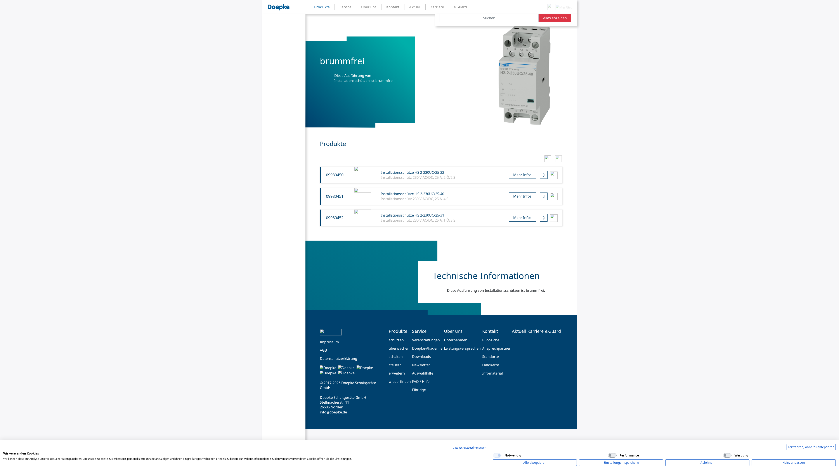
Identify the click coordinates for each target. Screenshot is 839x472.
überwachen (399, 348)
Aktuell (519, 331)
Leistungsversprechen (462, 348)
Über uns (453, 331)
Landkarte (490, 365)
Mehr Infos (522, 174)
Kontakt (490, 331)
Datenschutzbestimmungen (469, 447)
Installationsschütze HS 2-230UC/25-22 (412, 172)
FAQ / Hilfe (421, 381)
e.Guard (553, 331)
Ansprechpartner (496, 348)
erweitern (397, 373)
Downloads (421, 356)
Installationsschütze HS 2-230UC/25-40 (412, 193)
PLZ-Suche (490, 340)
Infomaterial (492, 373)
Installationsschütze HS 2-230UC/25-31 (412, 215)
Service (419, 331)
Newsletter (421, 365)
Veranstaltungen (426, 340)
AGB (323, 350)
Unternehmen (455, 340)
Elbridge (419, 389)
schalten (396, 356)
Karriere (535, 331)
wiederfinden (400, 381)
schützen (396, 340)
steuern (395, 365)
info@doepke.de (333, 412)
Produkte (398, 331)
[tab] (547, 157)
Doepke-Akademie (427, 348)
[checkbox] (497, 455)
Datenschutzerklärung (338, 358)
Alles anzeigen (555, 18)
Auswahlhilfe (422, 373)
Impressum (329, 342)
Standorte (490, 356)
